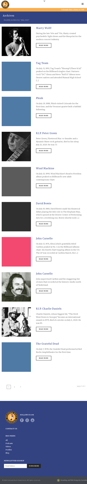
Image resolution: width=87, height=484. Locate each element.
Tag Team (42, 63)
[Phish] (16, 111)
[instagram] (27, 420)
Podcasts (9, 443)
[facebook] (22, 420)
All (7, 440)
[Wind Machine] (16, 181)
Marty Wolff (43, 28)
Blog (7, 453)
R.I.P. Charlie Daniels (49, 308)
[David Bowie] (16, 217)
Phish (39, 98)
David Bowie (43, 203)
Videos (8, 447)
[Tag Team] (16, 76)
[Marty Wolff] (16, 41)
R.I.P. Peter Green (46, 133)
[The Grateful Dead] (16, 357)
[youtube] (32, 420)
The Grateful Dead (47, 343)
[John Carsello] (16, 252)
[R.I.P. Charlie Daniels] (16, 322)
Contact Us (11, 429)
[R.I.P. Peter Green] (16, 146)
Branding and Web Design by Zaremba (74, 480)
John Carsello (44, 238)
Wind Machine (45, 168)
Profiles (9, 450)
